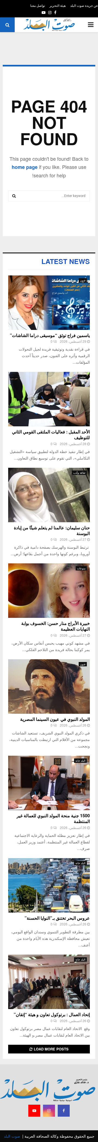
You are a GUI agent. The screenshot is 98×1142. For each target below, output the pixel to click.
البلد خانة (80, 761)
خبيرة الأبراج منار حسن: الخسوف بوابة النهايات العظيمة (55, 626)
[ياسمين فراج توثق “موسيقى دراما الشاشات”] (49, 302)
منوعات (81, 568)
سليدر (82, 377)
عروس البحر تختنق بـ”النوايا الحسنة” (57, 918)
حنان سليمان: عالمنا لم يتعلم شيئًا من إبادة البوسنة (52, 530)
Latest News (65, 261)
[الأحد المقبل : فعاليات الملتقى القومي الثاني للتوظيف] (49, 399)
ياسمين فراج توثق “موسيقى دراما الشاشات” (50, 335)
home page (25, 167)
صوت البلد (12, 1136)
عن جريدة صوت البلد (84, 5)
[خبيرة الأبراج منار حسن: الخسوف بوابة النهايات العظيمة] (49, 590)
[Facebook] (64, 1111)
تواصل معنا (37, 5)
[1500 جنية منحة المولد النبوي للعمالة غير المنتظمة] (49, 783)
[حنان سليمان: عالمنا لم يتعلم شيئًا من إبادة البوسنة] (49, 495)
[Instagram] (49, 1111)
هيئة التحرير (58, 5)
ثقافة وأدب (79, 473)
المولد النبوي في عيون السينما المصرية (55, 719)
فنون (82, 280)
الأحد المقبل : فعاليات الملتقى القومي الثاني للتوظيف (51, 435)
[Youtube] (34, 1111)
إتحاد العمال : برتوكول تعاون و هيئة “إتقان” (52, 1014)
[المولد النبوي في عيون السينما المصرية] (49, 686)
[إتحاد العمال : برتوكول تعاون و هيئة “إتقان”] (49, 982)
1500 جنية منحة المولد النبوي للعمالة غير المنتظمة (53, 818)
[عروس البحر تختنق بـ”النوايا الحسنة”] (49, 885)
